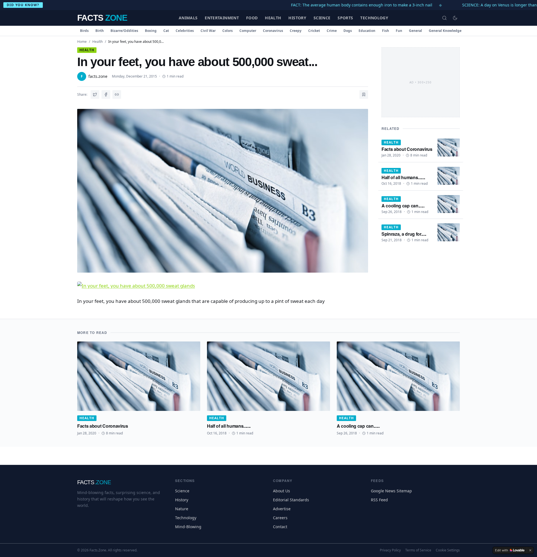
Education (367, 30)
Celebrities (185, 30)
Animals (188, 17)
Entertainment (222, 17)
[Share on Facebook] (106, 94)
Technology (374, 17)
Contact (280, 526)
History (297, 17)
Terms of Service (418, 550)
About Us (281, 490)
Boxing (151, 30)
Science (322, 17)
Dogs (347, 30)
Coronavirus (273, 30)
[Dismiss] (530, 550)
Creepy (296, 30)
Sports (345, 17)
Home (82, 41)
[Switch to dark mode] (455, 18)
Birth (99, 30)
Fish (385, 30)
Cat (166, 30)
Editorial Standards (291, 499)
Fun (399, 30)
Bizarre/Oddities (124, 30)
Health (273, 17)
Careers (280, 517)
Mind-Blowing (188, 526)
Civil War (208, 30)
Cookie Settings (448, 550)
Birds (84, 30)
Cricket (314, 30)
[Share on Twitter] (95, 94)
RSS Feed (379, 499)
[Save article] (363, 94)
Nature (181, 508)
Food (252, 17)
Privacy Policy (390, 550)
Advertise (282, 508)
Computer (247, 30)
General (415, 30)
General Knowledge (445, 30)
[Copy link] (116, 94)
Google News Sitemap (391, 490)
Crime (332, 30)
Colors (227, 30)
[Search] (444, 18)
